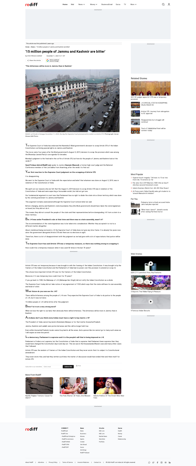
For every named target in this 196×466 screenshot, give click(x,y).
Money (92, 4)
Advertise (41, 462)
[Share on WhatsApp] (149, 463)
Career (120, 436)
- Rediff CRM (65, 444)
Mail (72, 4)
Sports (82, 439)
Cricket (82, 442)
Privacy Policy (53, 462)
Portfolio (101, 442)
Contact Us (97, 462)
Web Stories (136, 254)
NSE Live (101, 433)
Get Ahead (83, 444)
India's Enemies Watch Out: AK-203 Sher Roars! (151, 188)
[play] (150, 263)
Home (65, 4)
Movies (82, 436)
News (80, 4)
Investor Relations (83, 462)
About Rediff (29, 462)
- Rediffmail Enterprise (68, 436)
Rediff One (64, 433)
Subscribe (68, 367)
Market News (103, 436)
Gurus (118, 4)
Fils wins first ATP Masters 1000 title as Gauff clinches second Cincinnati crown (150, 184)
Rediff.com (114, 462)
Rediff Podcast (84, 453)
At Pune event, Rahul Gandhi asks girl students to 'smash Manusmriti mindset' (151, 192)
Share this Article (35, 60)
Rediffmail (64, 431)
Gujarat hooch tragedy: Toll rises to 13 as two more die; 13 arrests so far (150, 179)
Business (83, 433)
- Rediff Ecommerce (67, 439)
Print (79, 366)
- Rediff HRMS (65, 442)
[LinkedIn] (170, 463)
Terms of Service (67, 462)
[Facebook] (157, 463)
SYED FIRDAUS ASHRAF (34, 56)
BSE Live (101, 431)
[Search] (163, 4)
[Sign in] (169, 4)
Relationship (122, 439)
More (132, 4)
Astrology (83, 450)
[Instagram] (161, 463)
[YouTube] (166, 463)
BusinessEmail (107, 4)
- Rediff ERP (65, 447)
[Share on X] (153, 463)
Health (120, 431)
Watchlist (102, 439)
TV (125, 4)
